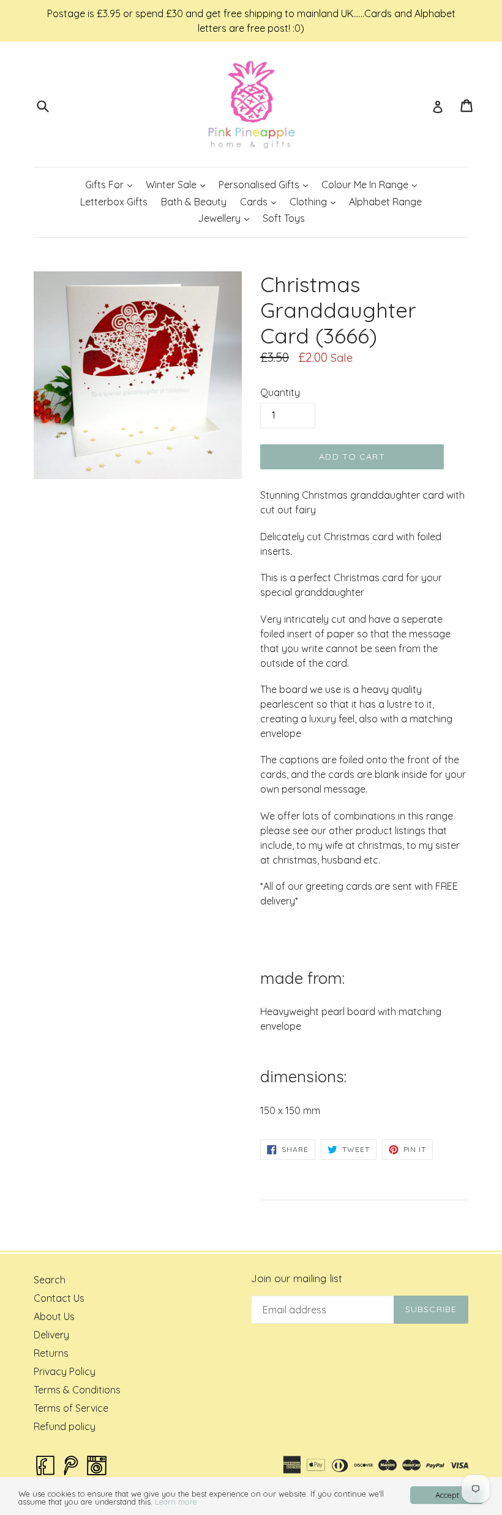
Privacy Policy (65, 1371)
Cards (261, 201)
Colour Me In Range (371, 184)
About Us (54, 1316)
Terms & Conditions (77, 1390)
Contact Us (59, 1298)
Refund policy (65, 1426)
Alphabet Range (385, 202)
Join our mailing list (296, 1278)
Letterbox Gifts (114, 202)
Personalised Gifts (266, 184)
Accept (447, 1495)
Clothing (315, 201)
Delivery (51, 1335)
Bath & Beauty (194, 202)
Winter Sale (178, 184)
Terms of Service (71, 1408)
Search (50, 1280)
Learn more (176, 1501)
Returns (51, 1353)
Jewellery (226, 217)
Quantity (280, 392)
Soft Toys (284, 218)
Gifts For (111, 184)
